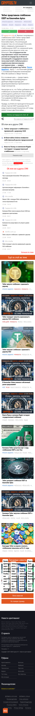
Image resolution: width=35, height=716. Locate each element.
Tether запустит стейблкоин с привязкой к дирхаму (16, 234)
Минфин (11, 420)
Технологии (5, 668)
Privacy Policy (8, 708)
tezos (2, 628)
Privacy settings (18, 708)
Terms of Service (23, 705)
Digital (5, 551)
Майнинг (21, 665)
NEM (9, 625)
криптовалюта (16, 387)
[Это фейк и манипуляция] (26, 31)
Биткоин (20, 662)
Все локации (5, 677)
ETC (16, 625)
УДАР (26, 420)
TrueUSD (17, 628)
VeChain (22, 625)
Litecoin (13, 622)
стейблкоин (30, 551)
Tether (5, 25)
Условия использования (10, 702)
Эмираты (25, 289)
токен (25, 452)
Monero (3, 623)
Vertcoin (3, 626)
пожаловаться (18, 163)
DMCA (5, 710)
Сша (8, 387)
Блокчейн (28, 21)
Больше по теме (27, 252)
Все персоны (22, 674)
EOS (25, 25)
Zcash (9, 623)
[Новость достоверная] (9, 31)
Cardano (21, 626)
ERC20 (12, 625)
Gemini (17, 551)
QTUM (3, 629)
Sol (4, 387)
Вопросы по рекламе (7, 688)
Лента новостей (17, 595)
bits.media (9, 196)
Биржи (3, 671)
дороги (18, 25)
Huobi (25, 626)
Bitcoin (3, 622)
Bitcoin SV (15, 626)
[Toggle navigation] (30, 3)
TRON (23, 622)
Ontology (7, 628)
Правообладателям (26, 702)
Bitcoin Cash (25, 623)
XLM (18, 625)
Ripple (5, 420)
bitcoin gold (23, 628)
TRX (7, 623)
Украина (18, 289)
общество (26, 354)
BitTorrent (7, 629)
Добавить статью (24, 696)
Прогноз (20, 668)
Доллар (3, 665)
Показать (4, 649)
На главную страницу (17, 601)
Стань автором (23, 699)
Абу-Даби (6, 322)
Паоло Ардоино (8, 21)
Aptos (31, 25)
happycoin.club (10, 173)
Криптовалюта (5, 662)
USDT (11, 25)
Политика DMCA (12, 705)
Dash (6, 625)
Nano (12, 629)
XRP (20, 623)
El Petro (17, 623)
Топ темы (4, 674)
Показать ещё (17, 155)
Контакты (28, 708)
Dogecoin (12, 628)
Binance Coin (9, 626)
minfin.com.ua (10, 232)
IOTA (13, 623)
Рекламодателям (12, 699)
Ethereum (19, 21)
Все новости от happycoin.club (23, 119)
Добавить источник (11, 696)
